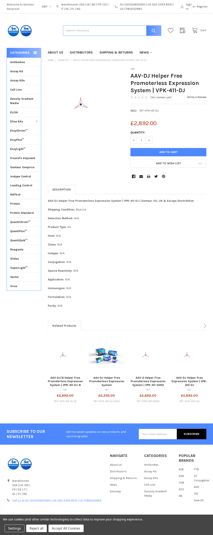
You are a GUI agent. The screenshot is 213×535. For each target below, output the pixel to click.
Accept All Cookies (66, 528)
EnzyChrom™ (19, 130)
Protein (15, 203)
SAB (181, 476)
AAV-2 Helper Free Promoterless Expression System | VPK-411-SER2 (148, 381)
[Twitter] (156, 176)
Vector (14, 277)
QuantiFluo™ (18, 231)
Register (202, 6)
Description (61, 189)
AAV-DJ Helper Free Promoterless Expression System (106, 381)
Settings (14, 528)
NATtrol (15, 194)
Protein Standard (22, 213)
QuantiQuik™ (18, 240)
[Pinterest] (163, 176)
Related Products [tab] (64, 325)
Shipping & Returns (116, 52)
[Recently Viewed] (184, 30)
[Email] (141, 176)
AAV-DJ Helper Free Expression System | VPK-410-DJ (189, 381)
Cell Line (16, 89)
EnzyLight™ (18, 149)
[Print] (148, 176)
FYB (196, 469)
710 (196, 493)
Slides (14, 258)
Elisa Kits (16, 121)
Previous (195, 326)
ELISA (14, 112)
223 (181, 489)
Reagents (17, 249)
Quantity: (137, 132)
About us (55, 52)
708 (181, 482)
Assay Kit (16, 71)
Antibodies (17, 62)
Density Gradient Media (21, 101)
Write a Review (196, 97)
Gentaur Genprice (22, 167)
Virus (13, 286)
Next (204, 326)
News (144, 52)
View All (199, 500)
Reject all (36, 528)
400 (196, 487)
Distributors (81, 52)
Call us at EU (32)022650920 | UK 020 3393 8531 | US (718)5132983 (57, 500)
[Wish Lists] (172, 30)
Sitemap (115, 491)
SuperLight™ (18, 268)
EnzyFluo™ (17, 140)
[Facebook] (133, 176)
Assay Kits (17, 80)
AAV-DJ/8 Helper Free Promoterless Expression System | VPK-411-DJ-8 (65, 381)
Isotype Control (20, 176)
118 (180, 496)
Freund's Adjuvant (22, 158)
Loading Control (21, 185)
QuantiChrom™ (20, 222)
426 (181, 469)
